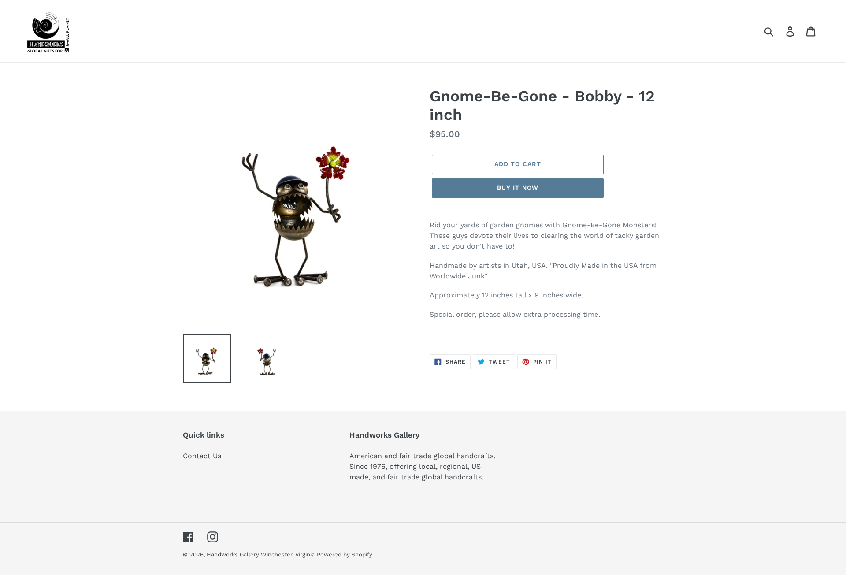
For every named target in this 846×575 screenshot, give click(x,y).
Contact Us (202, 456)
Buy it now (517, 187)
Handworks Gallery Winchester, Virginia (261, 554)
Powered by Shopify (344, 554)
